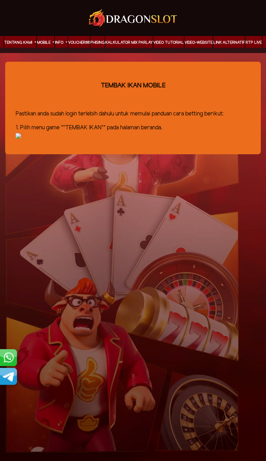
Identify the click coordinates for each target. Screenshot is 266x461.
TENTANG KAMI (18, 42)
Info (59, 42)
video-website (199, 42)
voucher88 (79, 42)
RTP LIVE (254, 42)
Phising (97, 42)
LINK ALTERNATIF (229, 42)
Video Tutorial (168, 42)
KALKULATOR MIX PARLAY (129, 42)
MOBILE (44, 42)
